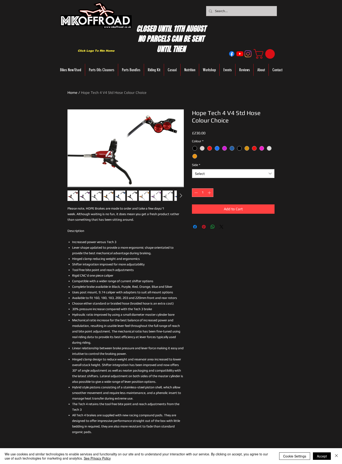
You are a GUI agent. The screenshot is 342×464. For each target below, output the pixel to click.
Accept (322, 456)
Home (72, 92)
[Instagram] (248, 53)
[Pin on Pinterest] (204, 227)
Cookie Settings (294, 456)
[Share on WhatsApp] (212, 227)
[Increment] (210, 193)
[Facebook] (231, 53)
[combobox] (233, 173)
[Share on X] (221, 227)
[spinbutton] (202, 193)
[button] (265, 54)
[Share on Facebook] (195, 227)
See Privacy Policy (97, 458)
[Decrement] (195, 193)
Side (196, 165)
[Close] (336, 456)
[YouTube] (239, 53)
